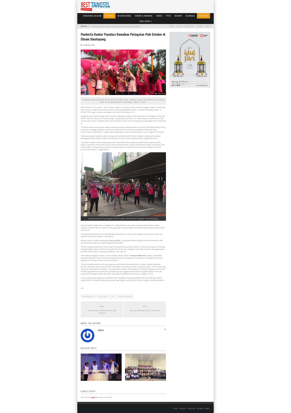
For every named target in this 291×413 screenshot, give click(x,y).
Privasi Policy (189, 26)
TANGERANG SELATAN (92, 15)
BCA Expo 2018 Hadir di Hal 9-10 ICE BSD (144, 310)
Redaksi (171, 26)
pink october (103, 296)
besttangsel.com (88, 296)
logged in (93, 397)
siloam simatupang (125, 296)
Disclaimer (199, 26)
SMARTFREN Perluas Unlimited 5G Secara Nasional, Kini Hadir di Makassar (116, 26)
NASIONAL (109, 15)
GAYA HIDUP (144, 21)
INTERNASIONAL (124, 15)
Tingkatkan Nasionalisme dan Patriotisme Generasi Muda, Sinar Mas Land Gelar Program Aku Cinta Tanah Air (145, 370)
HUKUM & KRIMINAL (144, 15)
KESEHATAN (203, 15)
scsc (112, 296)
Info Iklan (179, 26)
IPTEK (168, 15)
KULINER (178, 15)
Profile (207, 26)
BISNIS (159, 15)
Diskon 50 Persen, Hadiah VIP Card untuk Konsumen (102, 311)
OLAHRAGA (190, 15)
